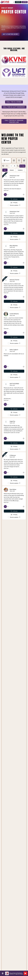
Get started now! (10, 34)
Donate (18, 2)
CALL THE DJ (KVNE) (14, 102)
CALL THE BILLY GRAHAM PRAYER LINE (14, 121)
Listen (25, 2)
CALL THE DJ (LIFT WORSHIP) (14, 107)
